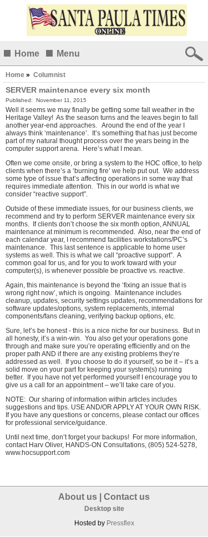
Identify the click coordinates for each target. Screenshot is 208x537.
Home (26, 53)
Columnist (49, 75)
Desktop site (104, 509)
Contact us (127, 496)
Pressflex (120, 523)
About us (77, 496)
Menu (68, 53)
